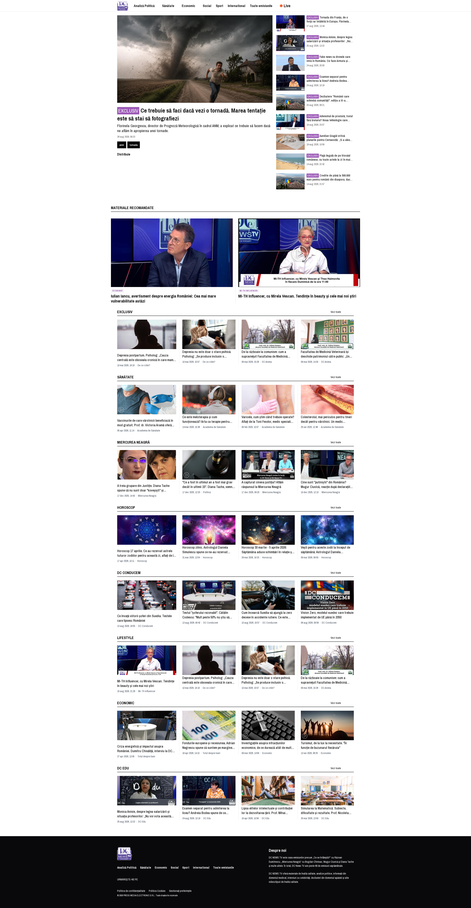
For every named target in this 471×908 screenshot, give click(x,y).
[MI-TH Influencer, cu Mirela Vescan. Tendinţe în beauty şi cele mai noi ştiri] (299, 252)
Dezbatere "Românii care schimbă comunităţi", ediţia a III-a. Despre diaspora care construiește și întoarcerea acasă (328, 98)
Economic (267, 753)
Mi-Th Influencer (249, 290)
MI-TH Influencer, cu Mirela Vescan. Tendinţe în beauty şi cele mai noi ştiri (297, 296)
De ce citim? (144, 365)
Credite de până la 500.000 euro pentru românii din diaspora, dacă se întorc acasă (329, 177)
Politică (207, 492)
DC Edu (142, 821)
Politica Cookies (157, 891)
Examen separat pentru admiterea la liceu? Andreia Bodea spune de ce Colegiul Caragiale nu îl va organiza (329, 79)
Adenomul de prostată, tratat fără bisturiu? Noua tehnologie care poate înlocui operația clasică (330, 118)
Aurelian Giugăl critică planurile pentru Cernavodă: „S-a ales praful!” (328, 138)
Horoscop (142, 561)
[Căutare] (352, 5)
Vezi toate (336, 312)
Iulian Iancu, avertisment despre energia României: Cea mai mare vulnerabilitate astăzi (163, 298)
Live (287, 5)
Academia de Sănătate (148, 430)
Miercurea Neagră (147, 495)
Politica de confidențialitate (131, 891)
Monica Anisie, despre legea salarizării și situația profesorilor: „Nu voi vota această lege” (329, 39)
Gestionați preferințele (180, 891)
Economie (117, 290)
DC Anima (267, 361)
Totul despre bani (146, 756)
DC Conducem (145, 626)
